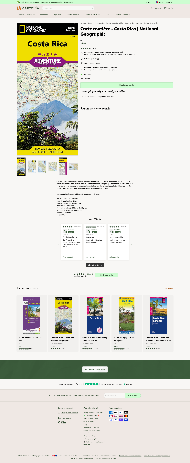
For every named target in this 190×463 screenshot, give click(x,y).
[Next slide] (131, 245)
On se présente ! (89, 421)
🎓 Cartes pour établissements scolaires (94, 443)
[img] (67, 227)
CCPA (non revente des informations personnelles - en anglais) (93, 458)
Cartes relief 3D (92, 15)
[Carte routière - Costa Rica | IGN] (31, 323)
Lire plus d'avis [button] (95, 265)
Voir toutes (169, 288)
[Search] (92, 8)
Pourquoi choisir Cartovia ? (93, 412)
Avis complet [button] (68, 257)
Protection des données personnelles (157, 456)
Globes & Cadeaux (123, 15)
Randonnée (43, 15)
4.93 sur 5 (89, 274)
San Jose (110, 97)
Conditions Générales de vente (130, 456)
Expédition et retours (91, 428)
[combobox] (149, 2)
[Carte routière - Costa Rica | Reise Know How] (95, 323)
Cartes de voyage (26, 15)
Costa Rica (84, 97)
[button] (85, 48)
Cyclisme (57, 15)
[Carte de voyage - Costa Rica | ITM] (126, 323)
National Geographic (98, 97)
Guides (107, 15)
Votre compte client (90, 419)
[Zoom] (47, 89)
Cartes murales (73, 15)
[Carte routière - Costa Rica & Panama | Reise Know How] (158, 323)
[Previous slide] (58, 245)
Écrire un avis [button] (106, 275)
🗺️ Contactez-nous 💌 (91, 415)
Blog (85, 425)
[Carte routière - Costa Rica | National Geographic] (126, 122)
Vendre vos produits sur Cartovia (91, 432)
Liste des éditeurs (89, 436)
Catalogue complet (90, 439)
